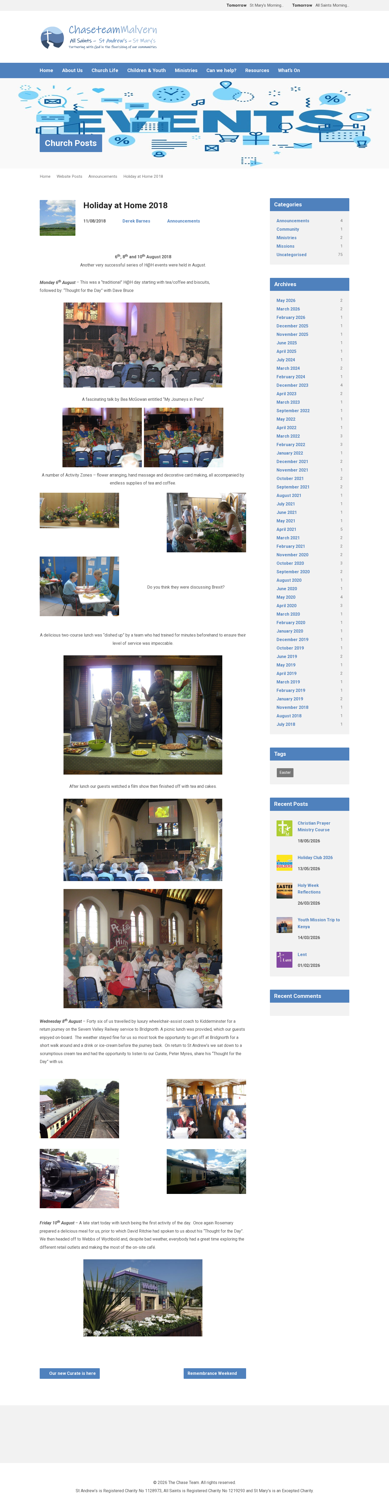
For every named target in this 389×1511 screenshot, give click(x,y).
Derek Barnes (136, 221)
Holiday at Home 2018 (143, 176)
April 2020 (286, 605)
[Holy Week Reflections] (284, 894)
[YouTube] (347, 71)
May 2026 (286, 300)
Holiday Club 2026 (315, 857)
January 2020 (290, 631)
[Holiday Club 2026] (284, 867)
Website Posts (69, 176)
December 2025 (292, 325)
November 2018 (292, 707)
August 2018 (289, 715)
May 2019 (286, 665)
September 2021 (293, 487)
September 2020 (293, 571)
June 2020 (287, 588)
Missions (286, 246)
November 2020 (292, 554)
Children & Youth (146, 70)
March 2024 (288, 368)
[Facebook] (330, 71)
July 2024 (286, 359)
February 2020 (291, 622)
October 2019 (290, 648)
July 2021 (286, 503)
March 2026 (288, 309)
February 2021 (291, 546)
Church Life (105, 70)
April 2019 (286, 673)
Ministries (186, 70)
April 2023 (286, 393)
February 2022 (291, 444)
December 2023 (292, 385)
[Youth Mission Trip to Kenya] (284, 929)
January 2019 (290, 698)
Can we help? (221, 70)
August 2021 (289, 495)
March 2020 (288, 614)
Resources (257, 70)
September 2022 (293, 410)
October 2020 (290, 563)
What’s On (289, 70)
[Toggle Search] (41, 5)
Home (46, 70)
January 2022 (290, 453)
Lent (302, 954)
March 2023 (288, 402)
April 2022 (286, 427)
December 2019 (292, 639)
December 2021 (292, 461)
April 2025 (286, 351)
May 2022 (286, 419)
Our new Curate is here (72, 1373)
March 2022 (288, 436)
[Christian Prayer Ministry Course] (284, 832)
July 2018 (286, 724)
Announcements (102, 176)
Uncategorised (291, 254)
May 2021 (286, 520)
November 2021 (292, 470)
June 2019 (287, 656)
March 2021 (288, 537)
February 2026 (291, 317)
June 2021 (287, 512)
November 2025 (292, 334)
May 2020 (286, 597)
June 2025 (287, 342)
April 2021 (286, 529)
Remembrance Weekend (213, 1373)
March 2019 (288, 682)
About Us (72, 70)
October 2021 (290, 478)
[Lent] (284, 963)
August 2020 (289, 580)
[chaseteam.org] (339, 71)
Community (288, 229)
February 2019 (291, 690)
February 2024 (291, 376)
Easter (285, 772)
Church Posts (71, 143)
